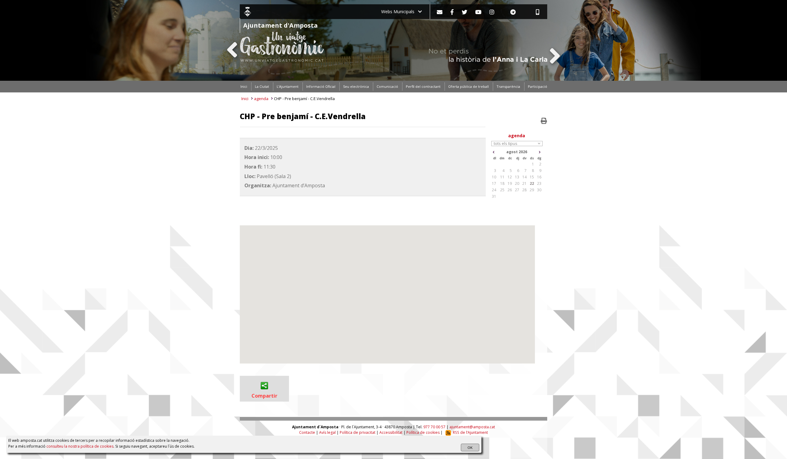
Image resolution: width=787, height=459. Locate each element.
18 (502, 183)
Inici (244, 98)
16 (539, 177)
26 (510, 190)
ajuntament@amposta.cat (472, 427)
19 (510, 183)
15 (532, 177)
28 (524, 190)
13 (517, 177)
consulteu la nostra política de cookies (79, 446)
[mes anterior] (493, 152)
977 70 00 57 (434, 427)
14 (524, 177)
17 (494, 183)
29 (532, 190)
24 (494, 190)
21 (524, 183)
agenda (261, 98)
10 (494, 177)
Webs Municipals (399, 11)
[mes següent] (540, 152)
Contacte (307, 432)
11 (502, 177)
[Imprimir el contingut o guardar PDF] (544, 121)
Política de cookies (423, 432)
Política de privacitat (357, 432)
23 (539, 183)
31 (494, 196)
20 (517, 183)
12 (510, 177)
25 (502, 190)
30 (539, 190)
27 (517, 190)
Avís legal (327, 432)
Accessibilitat (390, 432)
